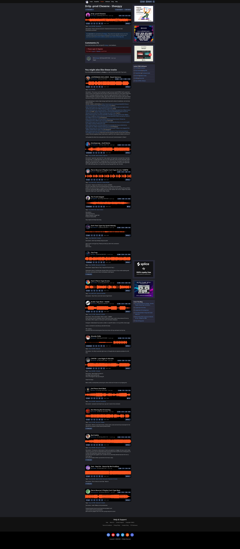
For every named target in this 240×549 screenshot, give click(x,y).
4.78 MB (93, 89)
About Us (112, 522)
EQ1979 (137, 75)
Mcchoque (96, 58)
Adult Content (99, 155)
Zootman (94, 411)
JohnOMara (95, 282)
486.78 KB (93, 293)
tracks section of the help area (116, 36)
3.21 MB (93, 422)
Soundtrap (98, 26)
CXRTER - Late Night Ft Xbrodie (102, 359)
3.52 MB (93, 348)
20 (129, 411)
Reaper (102, 422)
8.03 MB (93, 479)
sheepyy (94, 15)
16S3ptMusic (95, 145)
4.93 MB (93, 26)
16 (129, 144)
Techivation (142, 68)
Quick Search (119, 9)
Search (128, 9)
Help (116, 1)
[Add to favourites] (96, 23)
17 (129, 437)
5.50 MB (93, 371)
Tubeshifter (138, 73)
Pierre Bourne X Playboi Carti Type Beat (105, 490)
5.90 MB (93, 447)
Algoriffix (145, 70)
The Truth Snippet (97, 197)
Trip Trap (94, 252)
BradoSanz (94, 79)
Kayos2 (93, 254)
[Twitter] (122, 535)
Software (107, 1)
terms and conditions (100, 36)
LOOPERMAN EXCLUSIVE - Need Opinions (106, 77)
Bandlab (103, 293)
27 (129, 198)
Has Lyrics (98, 265)
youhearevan (95, 492)
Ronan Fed (141, 78)
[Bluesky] (118, 535)
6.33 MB (93, 401)
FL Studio (99, 238)
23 (129, 360)
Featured (99, 182)
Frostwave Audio (146, 73)
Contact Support (120, 522)
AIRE (136, 78)
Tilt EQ (136, 68)
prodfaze (94, 468)
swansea (94, 360)
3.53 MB (93, 155)
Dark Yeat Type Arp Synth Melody (103, 226)
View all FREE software (140, 80)
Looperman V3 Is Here (140, 307)
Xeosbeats (94, 303)
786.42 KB (93, 238)
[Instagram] (132, 535)
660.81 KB (93, 209)
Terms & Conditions (107, 525)
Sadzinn (94, 171)
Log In (93, 51)
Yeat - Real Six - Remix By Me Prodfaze (105, 466)
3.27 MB (93, 503)
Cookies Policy (125, 525)
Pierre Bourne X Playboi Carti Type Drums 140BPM (109, 170)
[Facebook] (108, 535)
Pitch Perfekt (138, 70)
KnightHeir (94, 198)
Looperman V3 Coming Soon (142, 310)
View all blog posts (139, 321)
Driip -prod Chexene (98, 14)
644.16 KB (93, 182)
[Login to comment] (99, 23)
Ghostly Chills (96, 336)
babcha (94, 390)
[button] (154, 1)
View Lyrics (89, 274)
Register (98, 51)
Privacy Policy (117, 525)
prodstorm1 (95, 227)
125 (129, 79)
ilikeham (94, 338)
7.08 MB (93, 265)
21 (129, 338)
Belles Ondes (143, 75)
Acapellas (96, 1)
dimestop (94, 437)
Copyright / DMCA (130, 522)
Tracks (102, 1)
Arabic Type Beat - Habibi (100, 302)
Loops (91, 1)
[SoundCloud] (127, 535)
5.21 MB (93, 314)
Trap (90, 26)
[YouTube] (113, 535)
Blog (112, 1)
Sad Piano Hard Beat (98, 388)
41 (129, 254)
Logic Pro (105, 155)
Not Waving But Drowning (100, 410)
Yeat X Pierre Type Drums (100, 281)
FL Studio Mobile (105, 182)
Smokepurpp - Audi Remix (100, 143)
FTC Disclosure (133, 525)
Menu (90, 9)
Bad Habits (95, 435)
